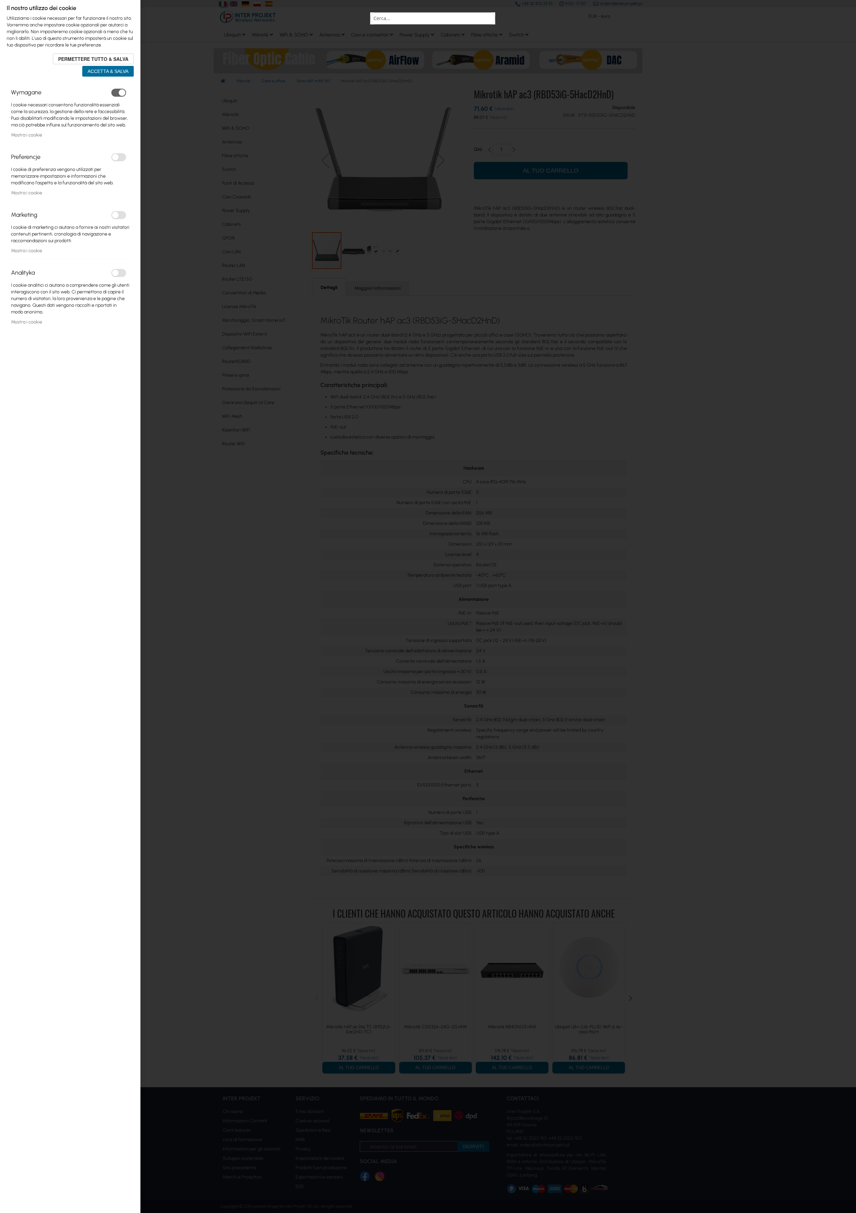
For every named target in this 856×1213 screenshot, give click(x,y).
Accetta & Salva (108, 71)
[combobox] (432, 18)
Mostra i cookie (26, 135)
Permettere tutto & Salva (93, 59)
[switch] (118, 93)
